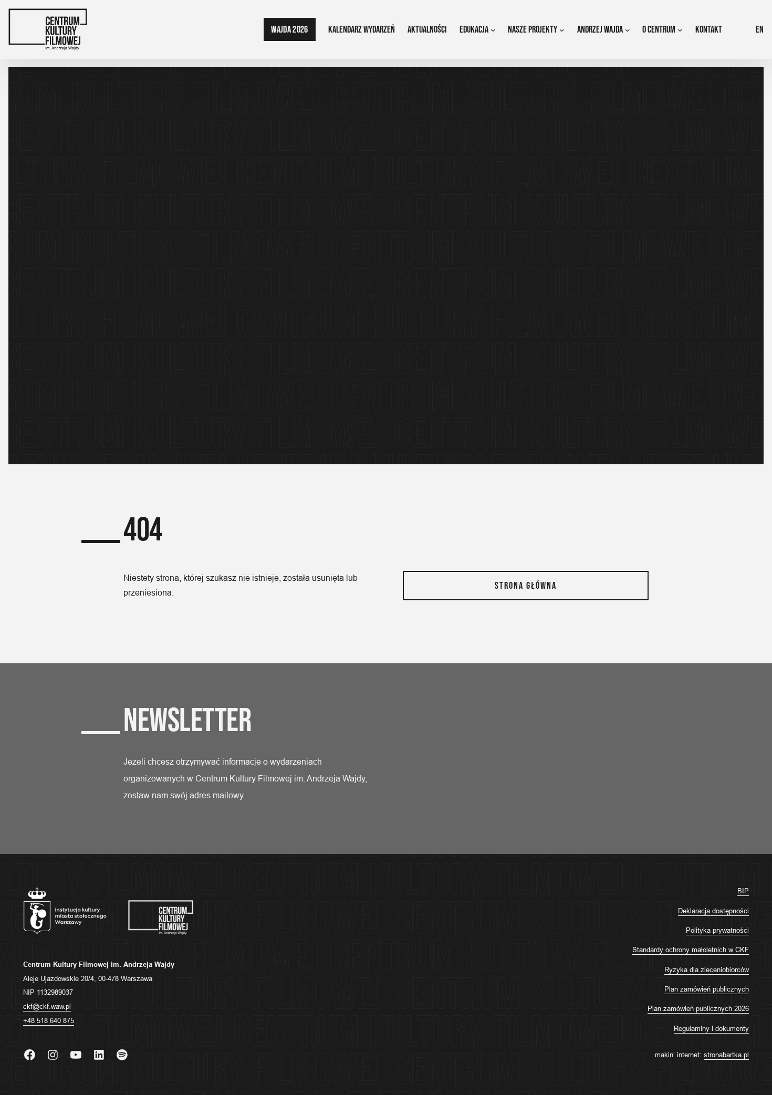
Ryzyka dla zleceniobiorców (706, 969)
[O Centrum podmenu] (680, 29)
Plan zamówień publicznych (706, 989)
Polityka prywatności (717, 930)
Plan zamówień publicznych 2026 (698, 1008)
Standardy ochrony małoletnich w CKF (690, 949)
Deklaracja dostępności (713, 910)
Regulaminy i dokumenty (711, 1028)
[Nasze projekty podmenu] (562, 29)
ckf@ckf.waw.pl (47, 1006)
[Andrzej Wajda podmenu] (627, 29)
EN (760, 29)
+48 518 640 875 (48, 1020)
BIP (743, 891)
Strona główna (526, 585)
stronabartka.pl (726, 1054)
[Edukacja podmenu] (493, 29)
